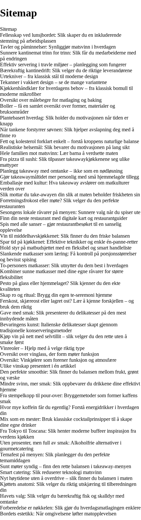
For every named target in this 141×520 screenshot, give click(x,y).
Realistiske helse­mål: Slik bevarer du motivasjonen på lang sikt (65, 147)
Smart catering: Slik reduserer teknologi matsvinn (51, 472)
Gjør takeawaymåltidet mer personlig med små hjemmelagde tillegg (69, 177)
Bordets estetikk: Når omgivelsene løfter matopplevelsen (58, 513)
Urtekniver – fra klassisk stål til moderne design (49, 76)
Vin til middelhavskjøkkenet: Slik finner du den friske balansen (65, 236)
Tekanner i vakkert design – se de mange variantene (53, 82)
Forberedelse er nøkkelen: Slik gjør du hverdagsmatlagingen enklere (70, 507)
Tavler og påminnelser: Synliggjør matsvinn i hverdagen (58, 47)
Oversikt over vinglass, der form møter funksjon (49, 354)
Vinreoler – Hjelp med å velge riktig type (42, 348)
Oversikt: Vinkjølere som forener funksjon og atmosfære (58, 360)
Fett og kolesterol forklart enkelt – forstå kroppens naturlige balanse (69, 141)
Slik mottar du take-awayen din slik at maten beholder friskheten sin (70, 194)
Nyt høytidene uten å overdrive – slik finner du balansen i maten (66, 478)
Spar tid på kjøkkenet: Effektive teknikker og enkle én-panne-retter (69, 242)
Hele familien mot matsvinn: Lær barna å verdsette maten (59, 153)
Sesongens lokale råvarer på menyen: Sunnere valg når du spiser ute (70, 212)
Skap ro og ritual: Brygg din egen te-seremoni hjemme (56, 295)
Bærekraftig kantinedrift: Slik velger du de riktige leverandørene (66, 70)
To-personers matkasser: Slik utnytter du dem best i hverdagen (64, 265)
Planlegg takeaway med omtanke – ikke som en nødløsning (61, 171)
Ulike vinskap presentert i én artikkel (38, 366)
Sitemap (8, 29)
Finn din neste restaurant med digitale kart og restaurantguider (63, 218)
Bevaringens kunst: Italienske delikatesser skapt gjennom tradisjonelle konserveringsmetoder (58, 327)
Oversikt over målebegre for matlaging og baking (51, 100)
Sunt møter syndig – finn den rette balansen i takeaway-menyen (65, 466)
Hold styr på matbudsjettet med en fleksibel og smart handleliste (65, 247)
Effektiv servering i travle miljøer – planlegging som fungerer (63, 64)
